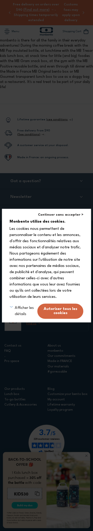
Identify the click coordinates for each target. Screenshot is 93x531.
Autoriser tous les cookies (60, 311)
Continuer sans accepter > (60, 214)
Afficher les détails (24, 311)
